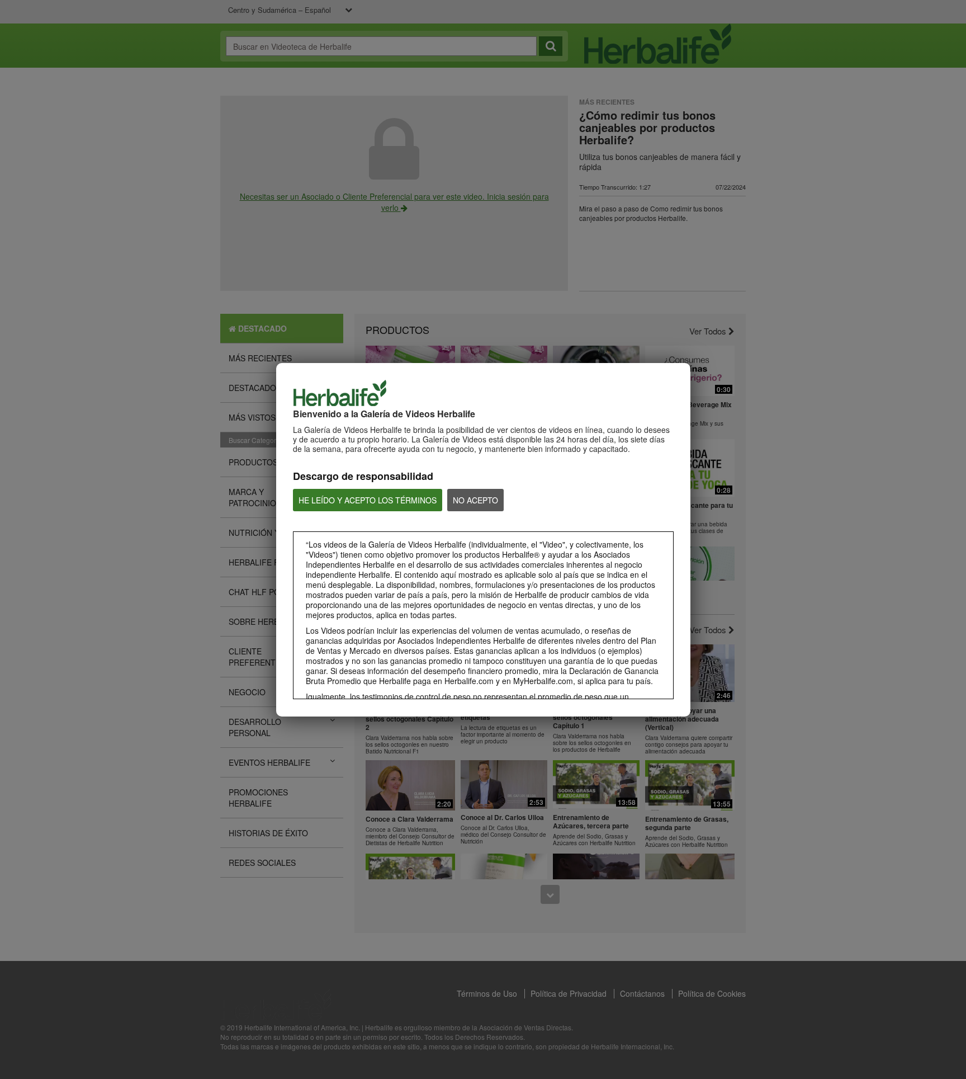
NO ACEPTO (475, 500)
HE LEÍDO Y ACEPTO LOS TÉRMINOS (368, 500)
